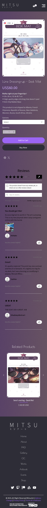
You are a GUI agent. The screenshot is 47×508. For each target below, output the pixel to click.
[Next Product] (43, 380)
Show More (27, 279)
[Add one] (13, 137)
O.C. (24, 463)
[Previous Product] (3, 380)
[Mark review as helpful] (39, 248)
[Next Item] (41, 48)
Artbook (23, 474)
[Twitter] (8, 163)
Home (23, 441)
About (24, 447)
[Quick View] (23, 380)
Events (23, 480)
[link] (35, 5)
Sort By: (29, 206)
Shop (23, 485)
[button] (28, 182)
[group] (23, 385)
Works (23, 469)
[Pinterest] (5, 163)
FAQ (23, 452)
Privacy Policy (18, 506)
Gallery (23, 458)
